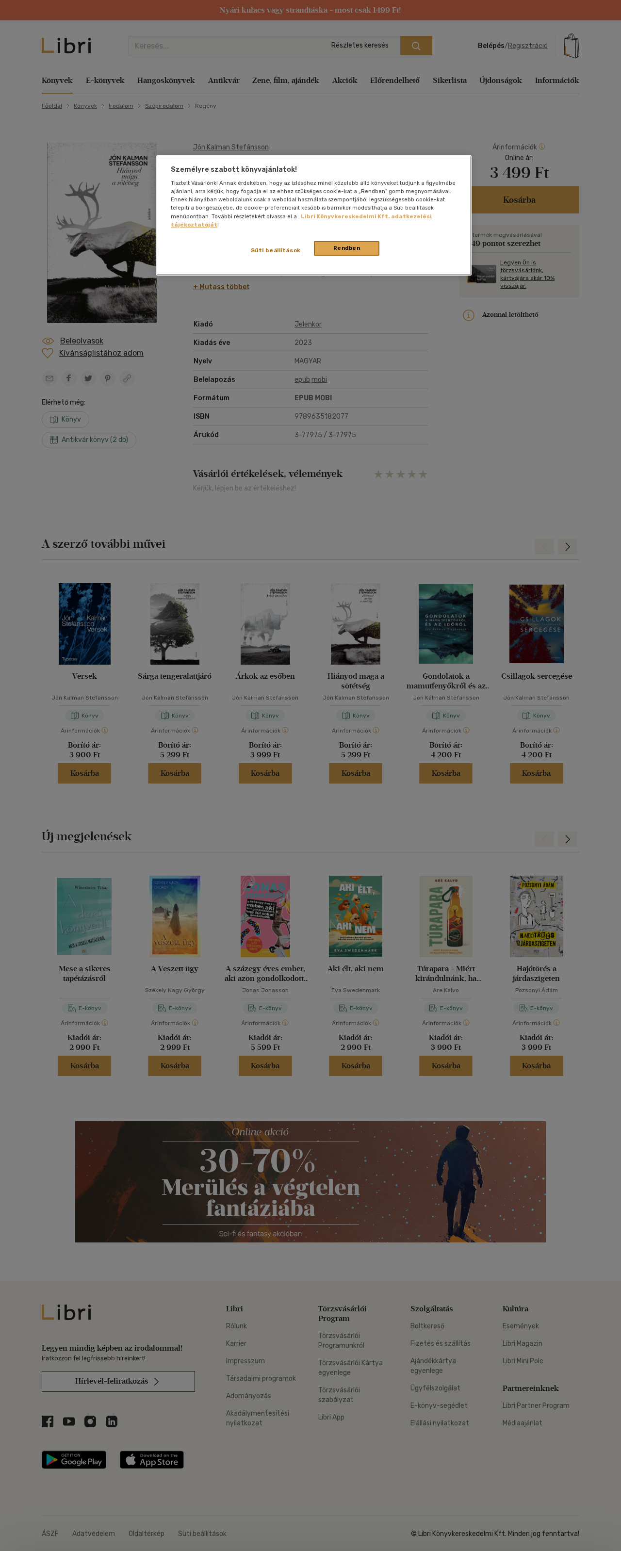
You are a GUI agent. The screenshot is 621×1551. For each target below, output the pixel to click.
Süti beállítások (276, 250)
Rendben (346, 248)
